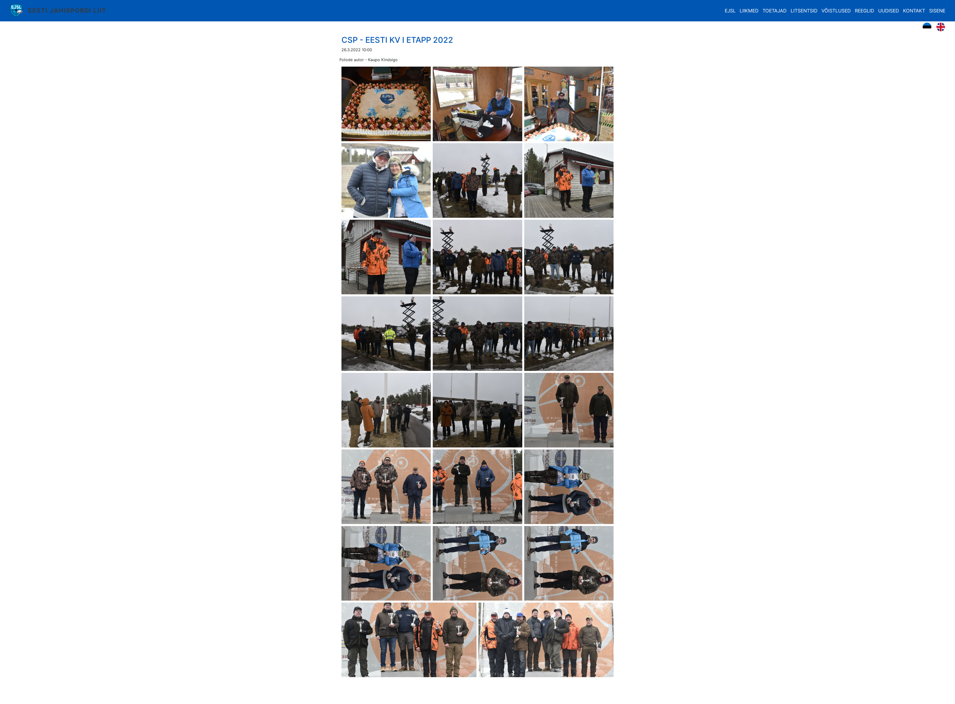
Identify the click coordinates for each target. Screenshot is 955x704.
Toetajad (775, 11)
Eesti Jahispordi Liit (67, 10)
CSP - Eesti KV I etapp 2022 (397, 40)
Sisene (937, 11)
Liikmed (749, 11)
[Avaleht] (18, 10)
